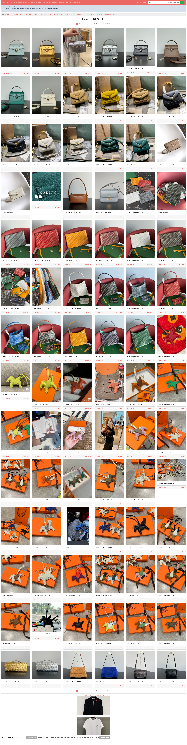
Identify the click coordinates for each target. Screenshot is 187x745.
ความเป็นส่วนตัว (89, 738)
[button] (26, 73)
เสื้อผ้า (73, 14)
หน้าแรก (18, 7)
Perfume (64, 14)
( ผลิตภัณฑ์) (73, 2)
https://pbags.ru (7, 738)
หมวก (56, 14)
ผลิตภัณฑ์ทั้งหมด (38, 2)
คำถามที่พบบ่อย (78, 738)
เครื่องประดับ (17, 14)
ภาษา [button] (144, 2)
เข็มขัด (100, 14)
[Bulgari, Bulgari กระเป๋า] (15, 47)
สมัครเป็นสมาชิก (31, 737)
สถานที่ (97, 738)
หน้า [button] (139, 2)
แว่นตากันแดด (46, 14)
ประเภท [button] (18, 2)
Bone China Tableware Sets (86, 14)
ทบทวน (62, 2)
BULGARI (7, 14)
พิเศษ (55, 2)
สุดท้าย (86, 24)
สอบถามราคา (6, 73)
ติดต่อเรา (27, 2)
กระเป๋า (36, 14)
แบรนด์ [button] (10, 2)
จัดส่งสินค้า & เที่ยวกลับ (49, 738)
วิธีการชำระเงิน (61, 738)
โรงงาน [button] (47, 2)
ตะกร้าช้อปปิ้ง (104, 737)
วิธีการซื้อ (70, 738)
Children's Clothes (110, 14)
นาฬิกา (27, 14)
